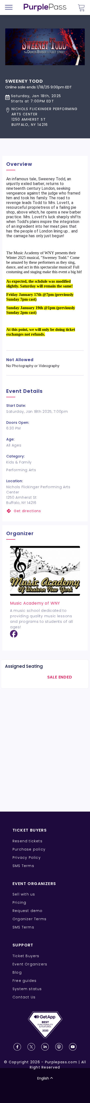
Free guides (24, 980)
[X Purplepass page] (31, 1047)
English (43, 1078)
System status (27, 988)
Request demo (27, 910)
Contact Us (24, 997)
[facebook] (14, 636)
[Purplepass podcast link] (59, 1047)
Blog (17, 972)
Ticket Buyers (26, 955)
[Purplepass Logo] (45, 7)
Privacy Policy (26, 857)
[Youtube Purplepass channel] (72, 1047)
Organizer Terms (29, 918)
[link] (45, 511)
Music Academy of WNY (35, 603)
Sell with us (23, 894)
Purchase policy (29, 849)
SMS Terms (23, 865)
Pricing (19, 902)
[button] (45, 116)
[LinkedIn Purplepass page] (45, 1047)
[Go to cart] (81, 7)
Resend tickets (27, 841)
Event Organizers (29, 964)
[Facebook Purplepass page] (17, 1047)
